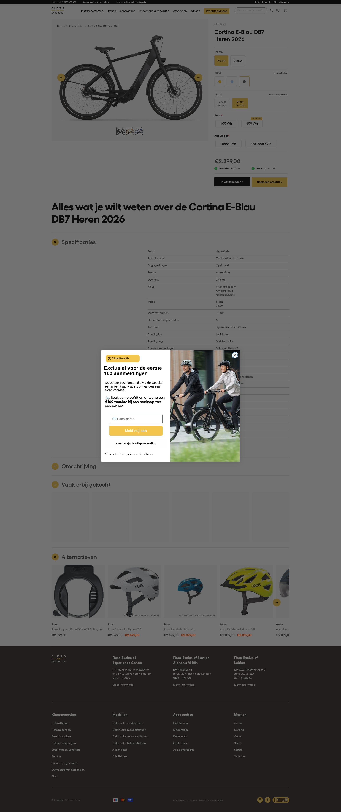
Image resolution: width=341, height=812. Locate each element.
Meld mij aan (136, 431)
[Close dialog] (235, 355)
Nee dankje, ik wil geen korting (135, 443)
